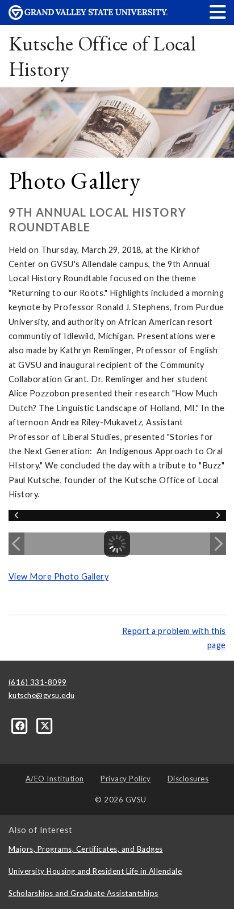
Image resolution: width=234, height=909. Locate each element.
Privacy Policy (126, 778)
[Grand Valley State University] (88, 16)
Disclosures (188, 778)
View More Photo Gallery (59, 576)
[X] (45, 725)
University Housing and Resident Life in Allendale (95, 871)
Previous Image (16, 543)
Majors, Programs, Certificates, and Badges (86, 848)
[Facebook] (21, 725)
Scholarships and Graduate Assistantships (83, 893)
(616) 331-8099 (38, 682)
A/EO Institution (55, 778)
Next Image (218, 543)
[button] (218, 12)
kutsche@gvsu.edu (42, 695)
